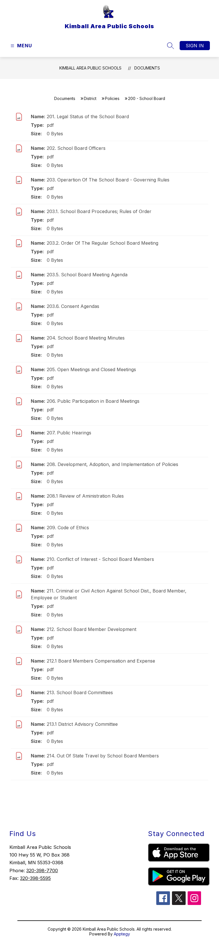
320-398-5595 (35, 878)
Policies (112, 98)
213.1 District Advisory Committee (82, 724)
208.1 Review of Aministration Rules (85, 496)
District (90, 98)
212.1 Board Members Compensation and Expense (101, 661)
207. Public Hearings (69, 433)
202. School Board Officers (76, 148)
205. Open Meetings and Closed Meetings (91, 369)
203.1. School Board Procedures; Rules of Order (99, 211)
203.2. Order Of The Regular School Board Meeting (102, 243)
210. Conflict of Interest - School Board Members (100, 559)
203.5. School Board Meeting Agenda (87, 274)
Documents (147, 68)
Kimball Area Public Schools (90, 68)
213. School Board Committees (80, 692)
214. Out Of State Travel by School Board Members (103, 756)
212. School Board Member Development (91, 629)
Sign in (195, 45)
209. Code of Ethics (68, 527)
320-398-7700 (42, 870)
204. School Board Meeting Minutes (86, 338)
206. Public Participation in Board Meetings (93, 401)
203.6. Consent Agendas (73, 306)
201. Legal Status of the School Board (88, 116)
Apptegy (122, 933)
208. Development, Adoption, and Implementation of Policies (112, 464)
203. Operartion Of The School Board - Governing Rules (108, 180)
